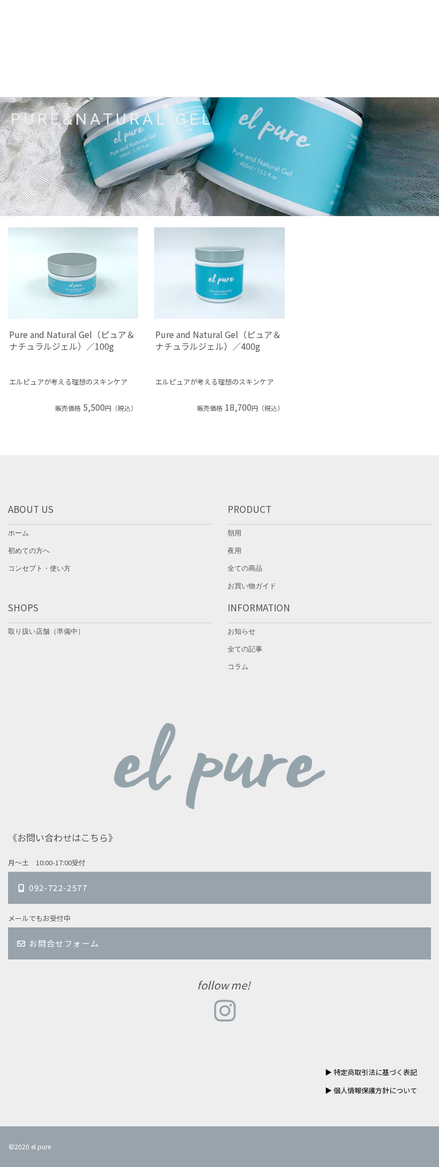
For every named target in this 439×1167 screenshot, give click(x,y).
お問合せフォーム (63, 943)
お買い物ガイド (252, 586)
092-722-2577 (57, 887)
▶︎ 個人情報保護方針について (371, 1090)
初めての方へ (29, 551)
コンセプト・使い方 (39, 568)
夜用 (234, 551)
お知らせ (241, 631)
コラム (238, 667)
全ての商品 (245, 568)
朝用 (234, 533)
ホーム (18, 533)
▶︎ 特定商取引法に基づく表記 (371, 1072)
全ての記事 (245, 649)
